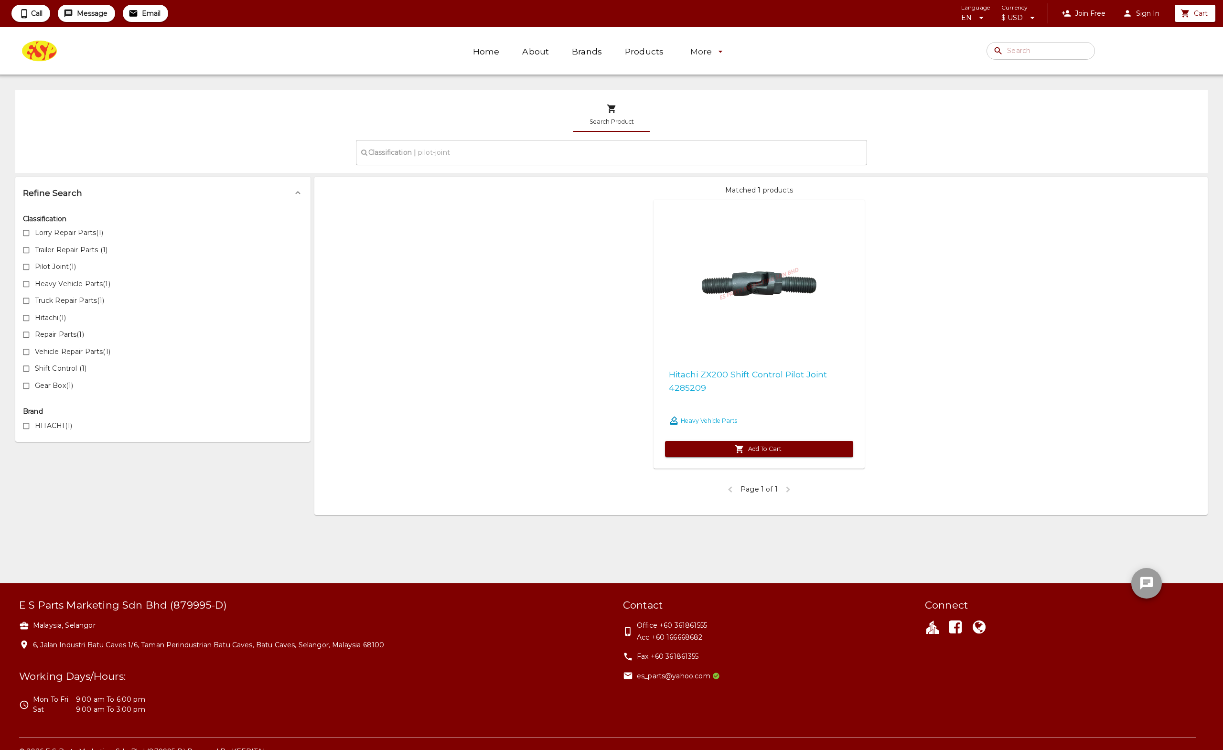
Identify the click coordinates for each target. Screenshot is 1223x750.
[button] (163, 193)
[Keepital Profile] (932, 626)
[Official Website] (979, 628)
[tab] (611, 114)
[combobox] (611, 152)
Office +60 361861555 (672, 625)
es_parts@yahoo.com (673, 676)
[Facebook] (955, 628)
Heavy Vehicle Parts (709, 420)
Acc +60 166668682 (670, 637)
